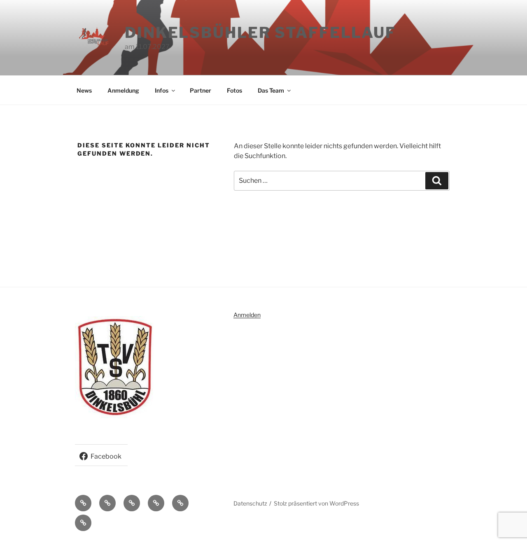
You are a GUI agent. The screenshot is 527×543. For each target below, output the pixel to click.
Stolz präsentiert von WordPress (316, 503)
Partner (200, 90)
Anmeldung (123, 90)
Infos (161, 90)
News (84, 90)
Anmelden (247, 314)
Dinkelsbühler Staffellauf (260, 32)
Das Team (271, 90)
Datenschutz (250, 503)
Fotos (234, 90)
